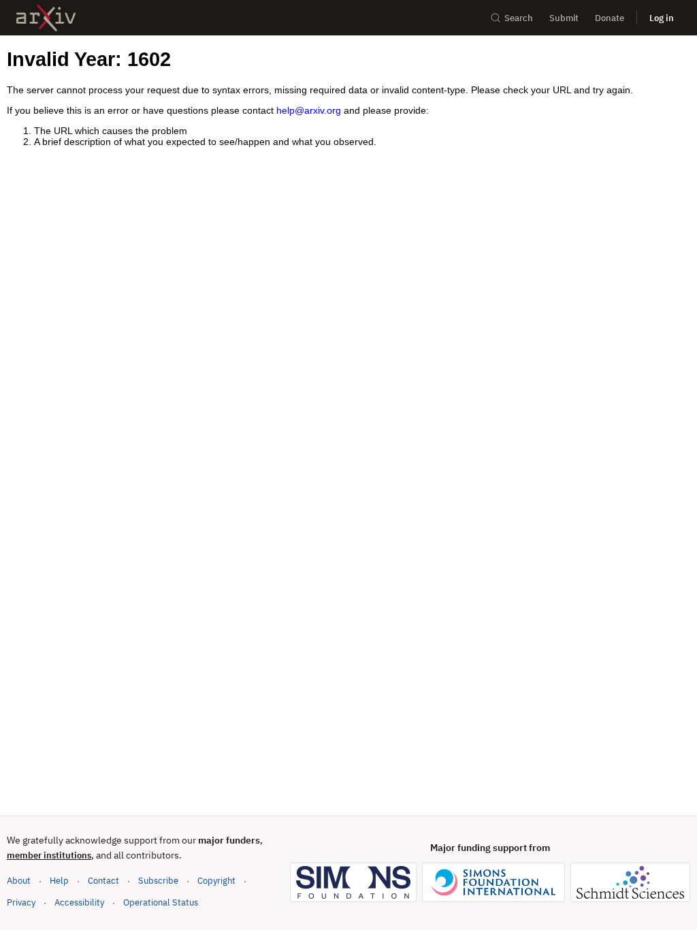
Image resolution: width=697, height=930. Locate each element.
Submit (564, 18)
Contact (103, 880)
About (19, 880)
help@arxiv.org (308, 110)
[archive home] (46, 18)
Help (59, 880)
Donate (609, 18)
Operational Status (160, 902)
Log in (661, 18)
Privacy (21, 902)
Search (518, 18)
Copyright (216, 880)
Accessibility (79, 902)
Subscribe (158, 880)
